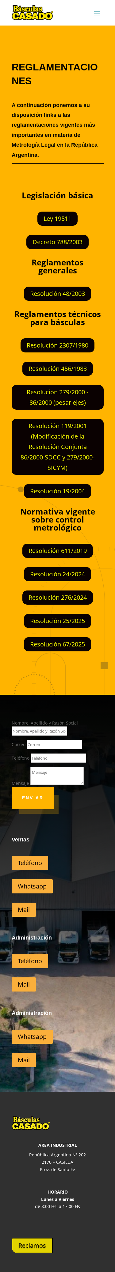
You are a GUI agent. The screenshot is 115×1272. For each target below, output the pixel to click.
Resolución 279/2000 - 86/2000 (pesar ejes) (57, 397)
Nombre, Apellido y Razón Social (45, 723)
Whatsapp (32, 886)
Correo (18, 744)
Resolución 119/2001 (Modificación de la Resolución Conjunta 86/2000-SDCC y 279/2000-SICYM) (57, 447)
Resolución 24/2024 (57, 574)
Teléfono (20, 758)
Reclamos (32, 1245)
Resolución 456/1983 (58, 368)
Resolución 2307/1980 (57, 345)
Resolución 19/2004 (57, 491)
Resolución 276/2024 (58, 597)
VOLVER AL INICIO (77, 686)
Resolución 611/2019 (58, 551)
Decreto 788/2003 (57, 242)
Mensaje (20, 783)
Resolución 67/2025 (57, 644)
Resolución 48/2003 (57, 293)
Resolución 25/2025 (57, 621)
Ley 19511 (57, 218)
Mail (24, 909)
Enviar (33, 797)
